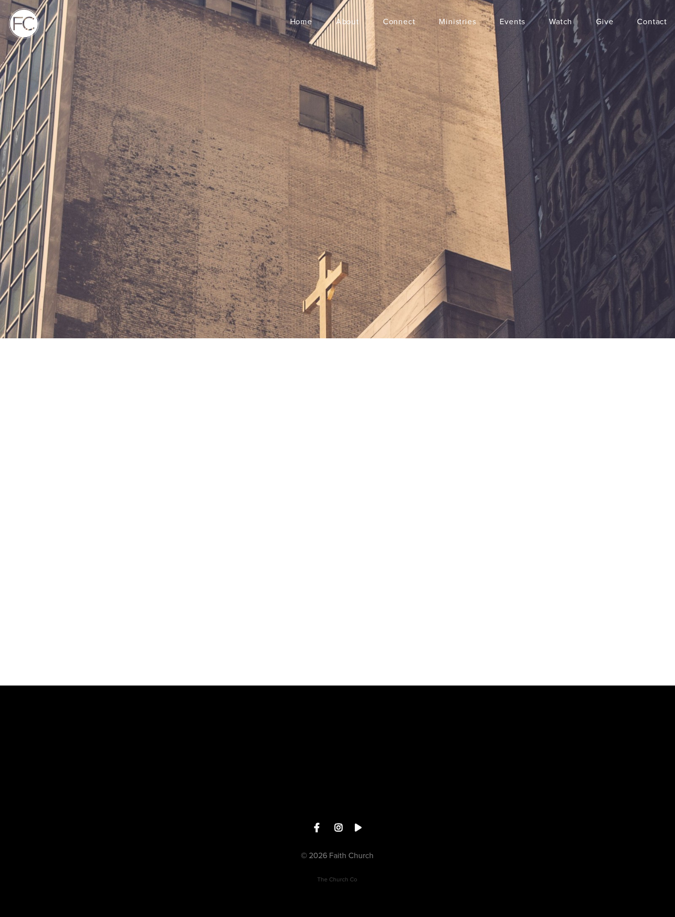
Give (604, 22)
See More (337, 796)
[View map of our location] (337, 740)
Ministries (457, 22)
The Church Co (337, 879)
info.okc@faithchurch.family (111, 796)
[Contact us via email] (111, 740)
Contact (652, 22)
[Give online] (450, 740)
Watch (560, 22)
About (347, 22)
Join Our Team (564, 796)
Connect (399, 22)
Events (512, 22)
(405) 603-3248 (225, 796)
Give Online (450, 796)
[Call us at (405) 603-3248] (224, 740)
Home (301, 22)
